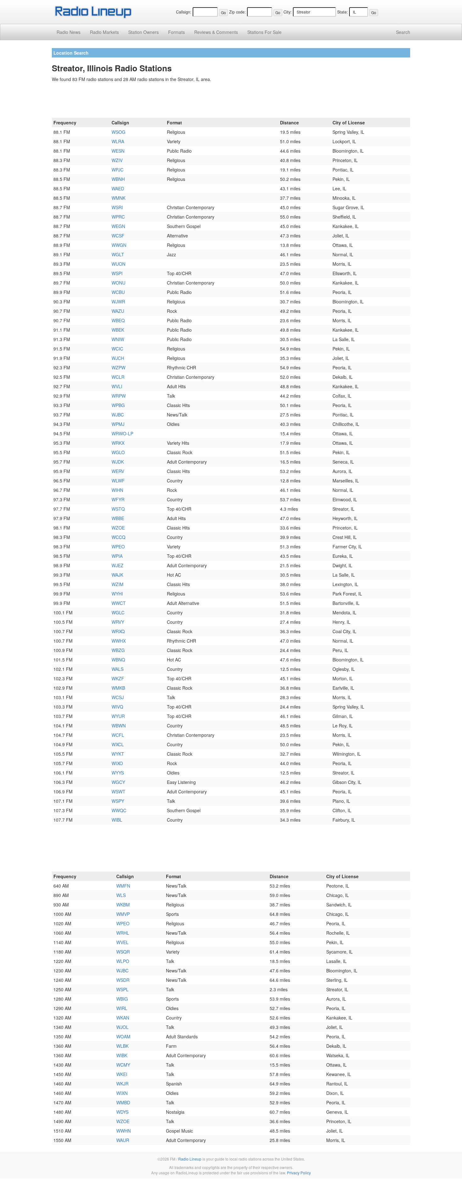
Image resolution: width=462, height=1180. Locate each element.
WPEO (118, 546)
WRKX (118, 443)
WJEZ (118, 565)
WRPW (119, 396)
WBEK (118, 330)
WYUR (118, 716)
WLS (121, 895)
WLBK (122, 1046)
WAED (118, 188)
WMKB (118, 688)
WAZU (118, 311)
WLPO (122, 961)
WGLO (118, 452)
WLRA (118, 141)
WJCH (118, 358)
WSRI (117, 207)
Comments (216, 32)
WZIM (118, 584)
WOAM (123, 1036)
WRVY (118, 622)
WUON (118, 264)
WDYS (122, 1112)
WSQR (123, 952)
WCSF (118, 235)
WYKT (118, 754)
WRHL (122, 933)
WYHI (117, 593)
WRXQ (118, 631)
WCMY (123, 1065)
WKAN (122, 1017)
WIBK (121, 1055)
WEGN (118, 226)
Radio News (68, 32)
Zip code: (237, 12)
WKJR (122, 1083)
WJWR (118, 301)
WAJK (117, 575)
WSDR (122, 980)
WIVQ (117, 707)
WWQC (119, 810)
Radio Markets (104, 32)
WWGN (119, 245)
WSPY (118, 801)
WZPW (118, 367)
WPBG (118, 405)
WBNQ (118, 659)
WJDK (118, 462)
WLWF (118, 480)
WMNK (118, 198)
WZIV (117, 160)
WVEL (122, 942)
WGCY (118, 782)
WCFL (118, 735)
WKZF (118, 678)
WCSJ (118, 697)
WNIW (118, 339)
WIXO (117, 763)
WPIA (117, 556)
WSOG (118, 132)
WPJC (118, 169)
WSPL (122, 989)
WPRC (118, 217)
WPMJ (118, 424)
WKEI (121, 1074)
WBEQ (118, 320)
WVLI (117, 386)
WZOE (118, 528)
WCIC (117, 348)
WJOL (122, 1027)
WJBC (118, 414)
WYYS (118, 772)
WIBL (117, 820)
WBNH (118, 179)
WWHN (123, 1131)
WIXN (122, 1093)
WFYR (118, 499)
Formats (176, 32)
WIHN (117, 490)
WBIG (122, 999)
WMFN (123, 886)
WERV (118, 471)
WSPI (117, 273)
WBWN (119, 725)
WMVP (123, 914)
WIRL (121, 1008)
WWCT (119, 603)
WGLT (118, 254)
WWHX (119, 641)
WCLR (118, 377)
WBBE (118, 518)
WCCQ (118, 537)
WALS (118, 669)
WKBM (123, 904)
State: (342, 12)
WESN (118, 151)
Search (403, 32)
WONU (118, 283)
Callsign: (183, 12)
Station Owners (143, 32)
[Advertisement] (231, 101)
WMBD (123, 1102)
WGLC (118, 612)
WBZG (118, 650)
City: (287, 12)
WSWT (118, 791)
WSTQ (118, 509)
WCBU (118, 292)
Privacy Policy (299, 1172)
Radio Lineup (189, 1158)
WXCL (118, 744)
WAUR (122, 1140)
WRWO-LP (122, 433)
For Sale (264, 32)
